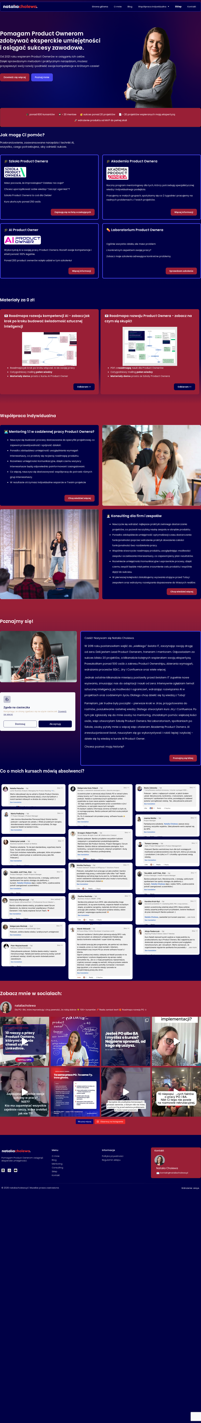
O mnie (118, 6)
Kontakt (191, 6)
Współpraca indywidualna (152, 6)
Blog (130, 6)
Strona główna (100, 6)
